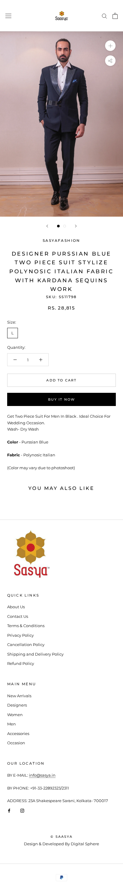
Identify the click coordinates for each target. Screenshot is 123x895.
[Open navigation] (8, 15)
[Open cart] (115, 16)
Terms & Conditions (25, 625)
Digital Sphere (85, 843)
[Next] (76, 226)
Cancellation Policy (25, 644)
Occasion (16, 742)
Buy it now (61, 399)
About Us (16, 606)
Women (15, 714)
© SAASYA (61, 836)
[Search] (104, 15)
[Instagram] (22, 810)
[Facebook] (9, 810)
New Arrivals (19, 695)
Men (11, 724)
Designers (17, 705)
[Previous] (47, 226)
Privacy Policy (20, 635)
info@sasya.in (42, 775)
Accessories (18, 733)
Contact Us (17, 616)
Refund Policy (20, 663)
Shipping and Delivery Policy (35, 654)
